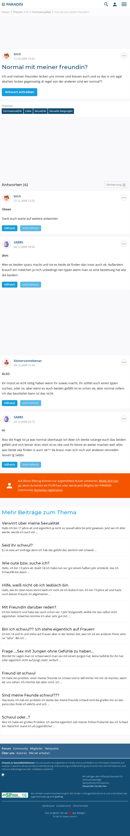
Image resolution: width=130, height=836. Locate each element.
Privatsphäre (80, 805)
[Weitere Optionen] (124, 55)
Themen (18, 12)
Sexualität (40, 111)
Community (20, 748)
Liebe (28, 111)
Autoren (21, 753)
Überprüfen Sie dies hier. (94, 786)
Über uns (8, 753)
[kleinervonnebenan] (8, 362)
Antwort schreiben (19, 92)
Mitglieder (36, 748)
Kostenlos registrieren (48, 490)
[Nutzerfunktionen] (115, 4)
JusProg (59, 796)
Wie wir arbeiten (39, 753)
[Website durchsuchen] (106, 4)
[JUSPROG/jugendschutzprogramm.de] (15, 795)
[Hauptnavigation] (124, 4)
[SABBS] (8, 244)
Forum (5, 12)
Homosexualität (41, 12)
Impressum (48, 805)
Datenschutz (63, 805)
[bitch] (8, 56)
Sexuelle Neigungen (61, 111)
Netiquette (52, 748)
